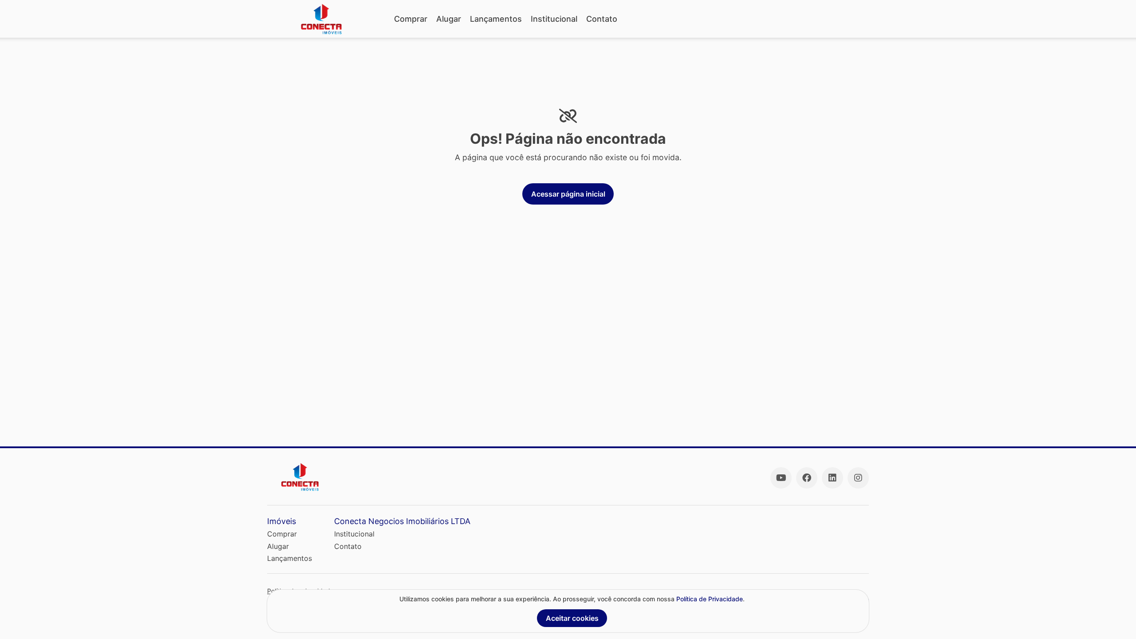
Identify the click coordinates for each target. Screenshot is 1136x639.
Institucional (554, 19)
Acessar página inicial (568, 193)
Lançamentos (496, 19)
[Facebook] (806, 478)
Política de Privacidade (709, 599)
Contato (601, 19)
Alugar (448, 19)
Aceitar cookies (572, 618)
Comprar (410, 19)
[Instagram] (858, 478)
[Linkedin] (832, 478)
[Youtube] (781, 478)
